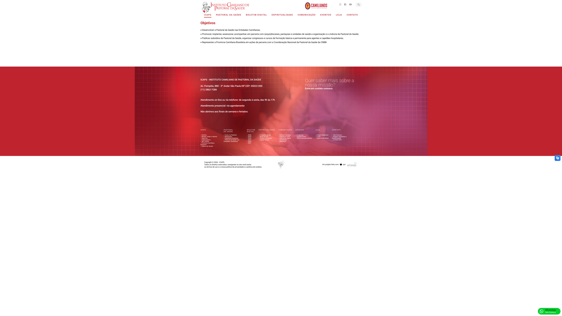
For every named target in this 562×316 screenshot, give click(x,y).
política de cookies (254, 167)
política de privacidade (235, 167)
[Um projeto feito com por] (333, 162)
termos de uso (212, 167)
